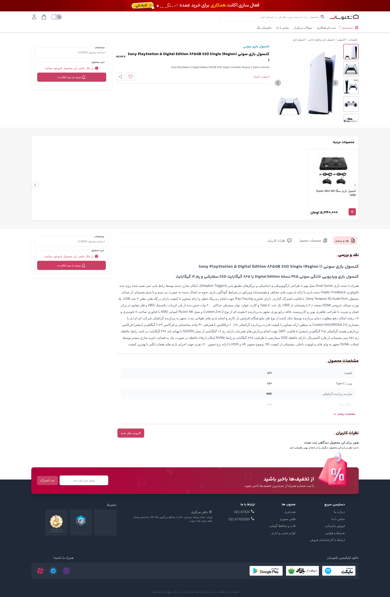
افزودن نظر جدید (131, 433)
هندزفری (290, 511)
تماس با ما (282, 27)
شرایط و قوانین (335, 533)
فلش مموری (288, 519)
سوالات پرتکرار (303, 27)
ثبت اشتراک (47, 480)
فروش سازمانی (335, 525)
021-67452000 (239, 519)
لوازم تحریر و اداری (283, 533)
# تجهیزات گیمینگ (261, 76)
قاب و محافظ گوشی (282, 525)
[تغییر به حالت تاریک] (56, 17)
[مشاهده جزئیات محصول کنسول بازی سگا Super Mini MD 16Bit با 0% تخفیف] (333, 205)
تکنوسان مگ (264, 27)
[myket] (338, 571)
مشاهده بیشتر (346, 414)
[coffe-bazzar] (302, 571)
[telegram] (53, 571)
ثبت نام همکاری (326, 27)
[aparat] (40, 571)
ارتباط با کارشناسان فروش (327, 540)
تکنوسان (353, 39)
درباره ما (339, 511)
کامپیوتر (342, 39)
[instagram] (66, 571)
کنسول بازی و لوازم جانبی (321, 39)
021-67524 (242, 512)
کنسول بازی (299, 39)
